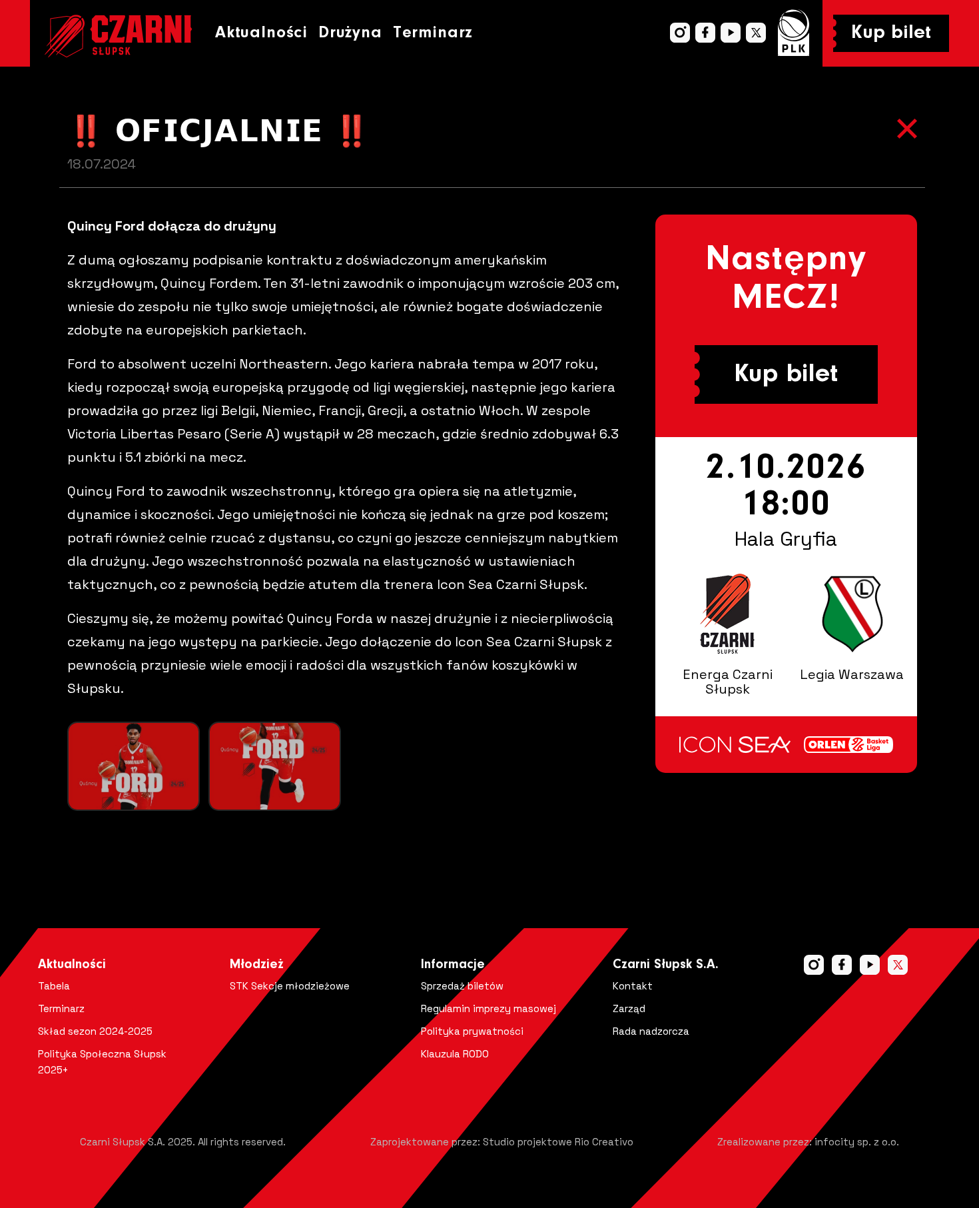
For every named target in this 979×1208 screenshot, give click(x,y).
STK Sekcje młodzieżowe (290, 985)
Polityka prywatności (472, 1031)
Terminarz (433, 33)
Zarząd (629, 1008)
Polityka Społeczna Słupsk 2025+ (102, 1061)
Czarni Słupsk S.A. (666, 964)
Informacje (453, 964)
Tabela (54, 985)
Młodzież (257, 964)
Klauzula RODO (455, 1053)
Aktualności (261, 33)
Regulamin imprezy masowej (488, 1008)
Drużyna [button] (350, 33)
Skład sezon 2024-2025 (95, 1031)
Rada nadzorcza (651, 1031)
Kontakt (633, 985)
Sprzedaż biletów (462, 985)
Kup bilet (891, 33)
